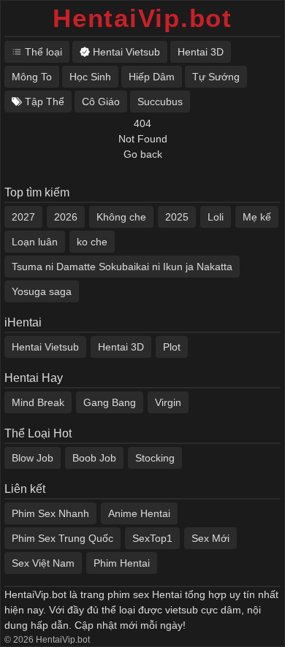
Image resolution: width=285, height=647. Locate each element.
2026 (65, 217)
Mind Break (38, 402)
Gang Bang (109, 402)
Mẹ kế (257, 217)
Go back (142, 154)
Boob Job (94, 458)
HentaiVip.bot (142, 18)
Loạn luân (35, 242)
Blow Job (32, 458)
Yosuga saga (42, 291)
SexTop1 (152, 538)
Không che (121, 217)
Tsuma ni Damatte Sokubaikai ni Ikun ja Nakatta (122, 266)
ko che (92, 242)
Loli (216, 217)
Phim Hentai (122, 563)
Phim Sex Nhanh (50, 513)
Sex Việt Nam (43, 563)
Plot (171, 347)
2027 (23, 217)
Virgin (168, 402)
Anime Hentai (139, 513)
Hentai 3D (121, 347)
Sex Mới (210, 538)
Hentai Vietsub (45, 347)
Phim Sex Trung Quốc (62, 538)
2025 (177, 217)
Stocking (155, 458)
